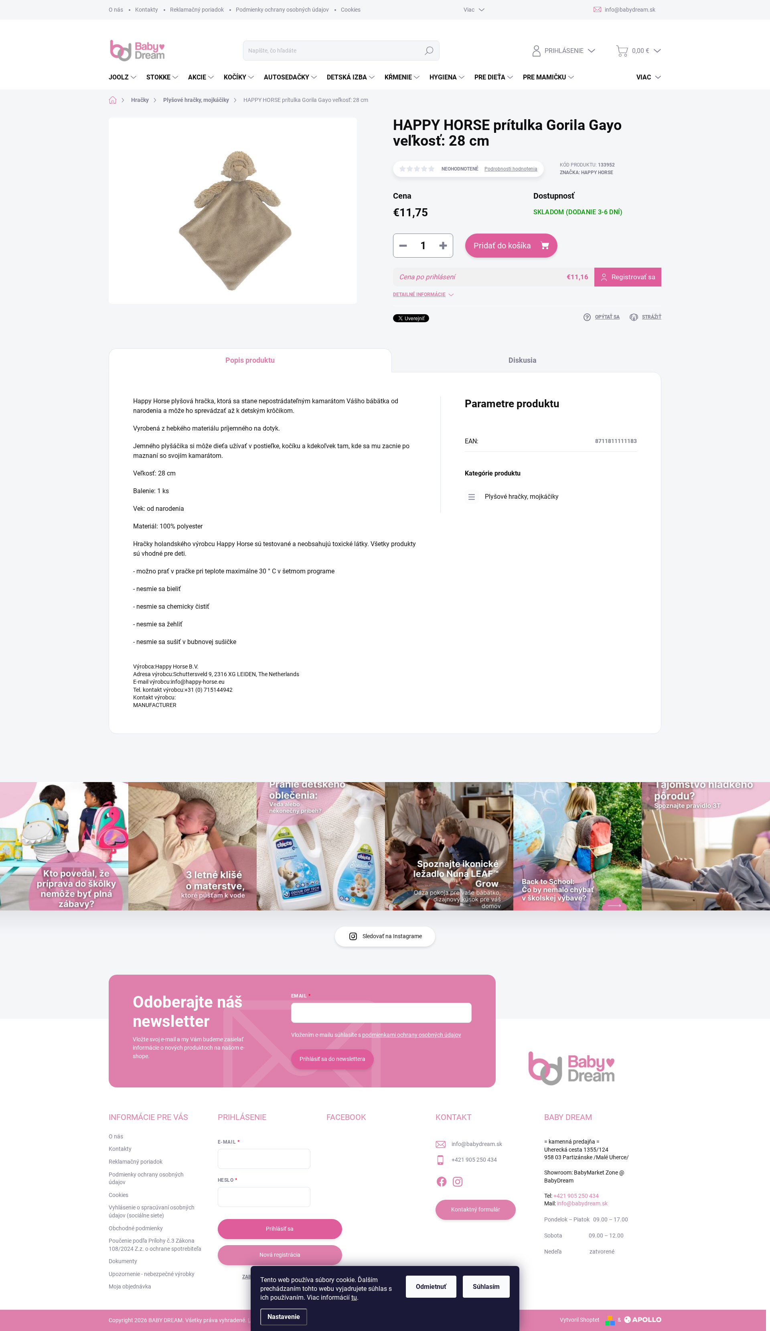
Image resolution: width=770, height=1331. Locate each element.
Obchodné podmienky (136, 1228)
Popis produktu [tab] (250, 360)
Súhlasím (486, 1286)
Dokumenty (123, 1261)
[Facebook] (442, 1180)
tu (354, 1297)
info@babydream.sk (477, 1144)
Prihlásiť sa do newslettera (332, 1059)
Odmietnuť (431, 1286)
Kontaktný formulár (475, 1209)
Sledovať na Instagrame (392, 936)
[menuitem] (123, 77)
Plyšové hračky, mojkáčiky (522, 496)
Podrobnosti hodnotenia (510, 169)
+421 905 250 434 (474, 1159)
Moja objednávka (130, 1286)
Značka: (586, 172)
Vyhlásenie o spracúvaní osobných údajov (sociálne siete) (152, 1211)
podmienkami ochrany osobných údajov (411, 1035)
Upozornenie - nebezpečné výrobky (152, 1274)
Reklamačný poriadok (197, 9)
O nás (116, 9)
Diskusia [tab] (523, 360)
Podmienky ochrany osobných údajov (282, 9)
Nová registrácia (279, 1255)
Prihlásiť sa (280, 1228)
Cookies (351, 9)
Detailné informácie (419, 294)
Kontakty (146, 9)
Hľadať (429, 50)
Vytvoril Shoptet (580, 1320)
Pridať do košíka (502, 245)
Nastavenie (283, 1317)
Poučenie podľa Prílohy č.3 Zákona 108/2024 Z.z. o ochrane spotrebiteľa (155, 1245)
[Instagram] (458, 1180)
